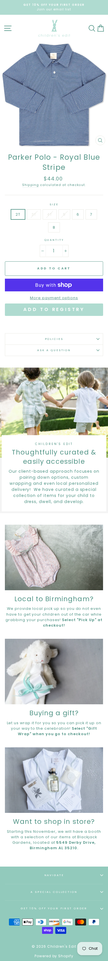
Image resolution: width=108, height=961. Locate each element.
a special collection (54, 892)
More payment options (54, 297)
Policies (54, 339)
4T (49, 214)
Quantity (54, 240)
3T (33, 214)
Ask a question (54, 350)
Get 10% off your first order (54, 908)
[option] (54, 7)
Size (54, 204)
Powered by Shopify (54, 955)
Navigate (54, 875)
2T (18, 214)
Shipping (30, 185)
